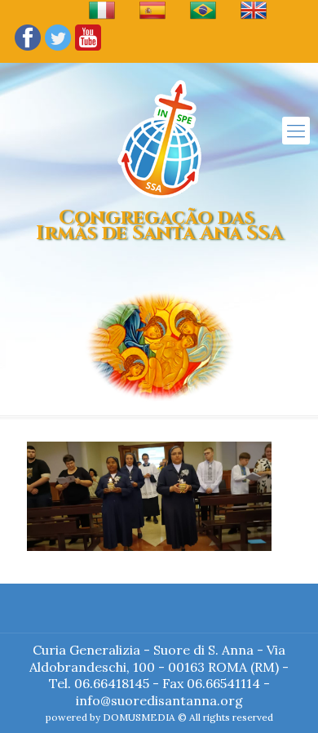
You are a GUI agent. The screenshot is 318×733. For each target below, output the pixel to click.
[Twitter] (58, 49)
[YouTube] (88, 49)
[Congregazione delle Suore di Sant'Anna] (159, 138)
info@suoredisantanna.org (159, 700)
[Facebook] (28, 49)
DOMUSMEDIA (139, 717)
